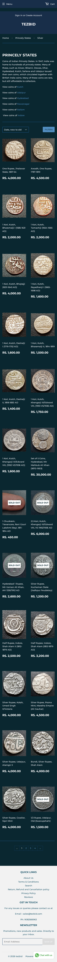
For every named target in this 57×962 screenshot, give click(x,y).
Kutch (20, 87)
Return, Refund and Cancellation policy (28, 889)
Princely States (23, 38)
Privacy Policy (28, 893)
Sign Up (48, 941)
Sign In (18, 15)
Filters (49, 129)
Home (5, 38)
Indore (21, 115)
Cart (52, 4)
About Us (28, 878)
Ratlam (21, 109)
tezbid (29, 24)
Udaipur (21, 92)
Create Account (34, 15)
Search (28, 885)
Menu (9, 4)
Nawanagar (23, 104)
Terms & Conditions (28, 881)
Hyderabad (23, 98)
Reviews (28, 897)
